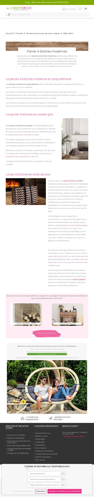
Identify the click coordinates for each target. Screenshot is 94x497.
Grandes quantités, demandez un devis (19, 449)
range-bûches (61, 225)
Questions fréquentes (15, 438)
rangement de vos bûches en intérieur (22, 156)
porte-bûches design (79, 225)
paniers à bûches (16, 98)
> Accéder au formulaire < (73, 436)
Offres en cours (41, 436)
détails (28, 469)
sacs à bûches (69, 181)
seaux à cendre (72, 259)
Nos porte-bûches (47, 333)
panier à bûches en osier (28, 135)
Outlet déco (40, 442)
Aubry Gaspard (79, 279)
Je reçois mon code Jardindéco (47, 354)
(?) (45, 473)
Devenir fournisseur (43, 457)
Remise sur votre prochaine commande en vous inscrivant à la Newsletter (47, 346)
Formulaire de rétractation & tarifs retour (18, 442)
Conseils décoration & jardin (46, 454)
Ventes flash (40, 439)
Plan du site (40, 460)
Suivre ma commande (16, 435)
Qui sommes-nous (42, 433)
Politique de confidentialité (18, 453)
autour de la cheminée (58, 256)
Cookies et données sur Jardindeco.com (47, 466)
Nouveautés (40, 445)
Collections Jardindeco (44, 451)
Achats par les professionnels (18, 446)
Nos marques (40, 448)
